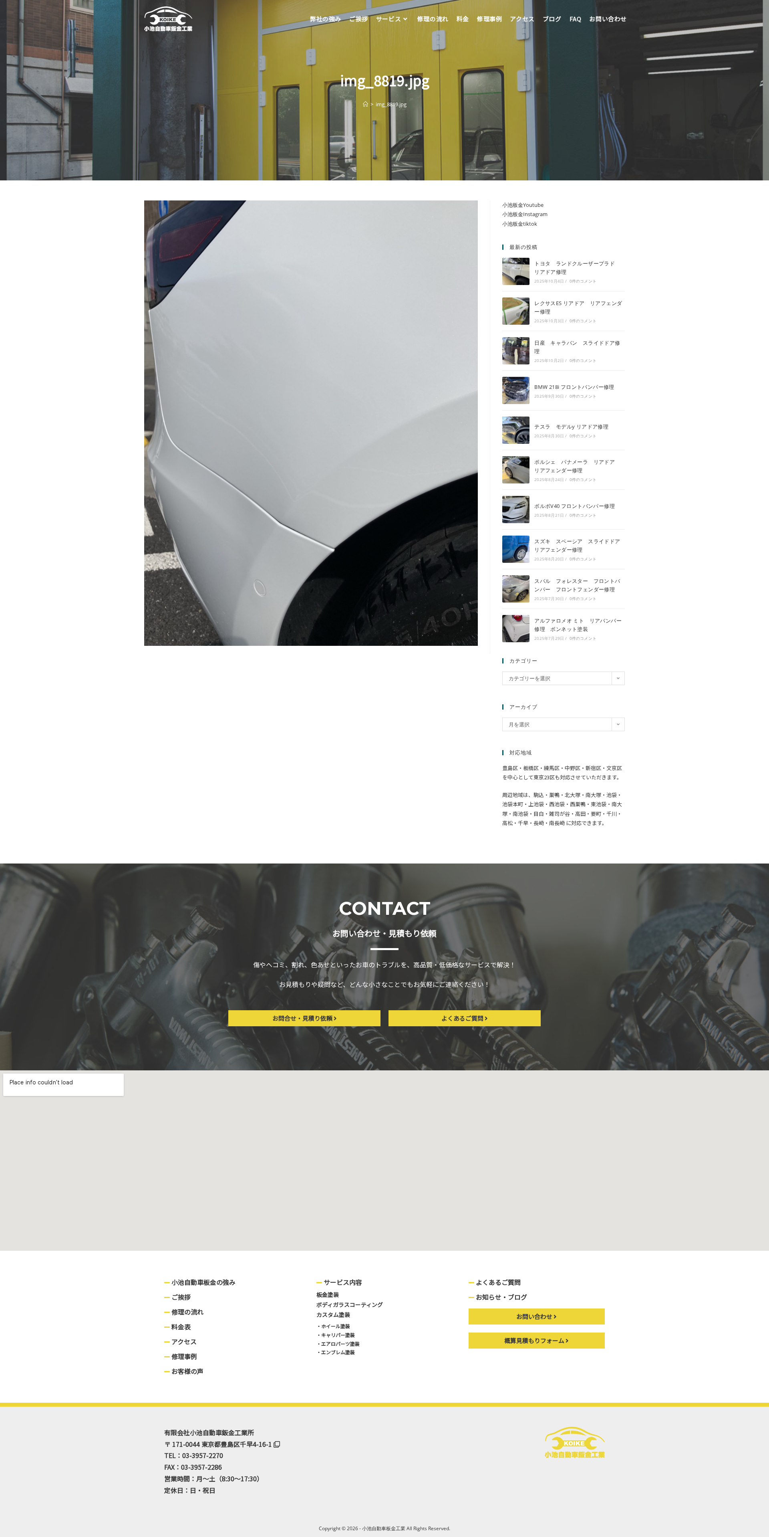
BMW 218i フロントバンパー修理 (574, 386)
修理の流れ (186, 1312)
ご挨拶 (180, 1297)
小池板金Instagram (525, 214)
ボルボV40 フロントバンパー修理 (574, 506)
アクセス (183, 1341)
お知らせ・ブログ (500, 1297)
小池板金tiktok (519, 223)
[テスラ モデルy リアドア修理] (515, 430)
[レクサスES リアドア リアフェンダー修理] (515, 311)
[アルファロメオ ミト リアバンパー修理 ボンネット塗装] (515, 628)
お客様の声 (186, 1371)
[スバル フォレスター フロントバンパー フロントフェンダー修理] (515, 589)
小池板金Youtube (523, 204)
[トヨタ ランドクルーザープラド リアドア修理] (515, 271)
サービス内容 (342, 1282)
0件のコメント (583, 281)
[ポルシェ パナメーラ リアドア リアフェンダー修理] (515, 469)
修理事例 (183, 1356)
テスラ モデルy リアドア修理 (571, 426)
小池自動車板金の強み (203, 1282)
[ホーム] (365, 104)
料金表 (180, 1326)
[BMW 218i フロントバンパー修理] (515, 390)
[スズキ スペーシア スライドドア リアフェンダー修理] (515, 549)
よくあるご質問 (497, 1282)
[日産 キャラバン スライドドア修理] (515, 350)
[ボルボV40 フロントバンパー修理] (515, 509)
